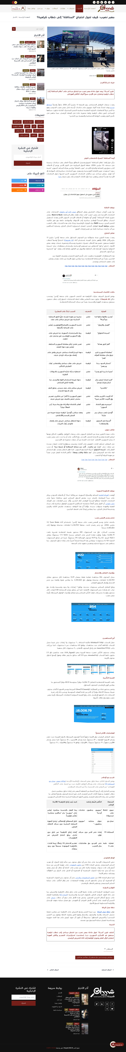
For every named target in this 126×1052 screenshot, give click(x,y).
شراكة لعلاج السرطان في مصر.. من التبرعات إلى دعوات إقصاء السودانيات (24, 47)
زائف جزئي (19, 131)
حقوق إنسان (28, 122)
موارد (48, 8)
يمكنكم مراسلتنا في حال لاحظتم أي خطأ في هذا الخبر (95, 957)
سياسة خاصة (57, 1010)
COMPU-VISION (51, 1048)
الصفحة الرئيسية (89, 8)
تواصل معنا (31, 8)
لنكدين (39, 185)
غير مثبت (39, 122)
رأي (34, 126)
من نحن (40, 8)
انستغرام (38, 190)
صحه (22, 42)
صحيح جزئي (24, 135)
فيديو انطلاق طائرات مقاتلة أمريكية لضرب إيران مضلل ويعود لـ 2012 (25, 89)
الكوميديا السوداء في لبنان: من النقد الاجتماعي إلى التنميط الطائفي (24, 61)
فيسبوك (38, 180)
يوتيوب (21, 185)
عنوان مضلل (38, 131)
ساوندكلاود (20, 190)
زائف (41, 135)
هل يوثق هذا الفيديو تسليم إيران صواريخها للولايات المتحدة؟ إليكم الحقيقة (24, 75)
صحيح (40, 140)
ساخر (27, 126)
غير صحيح (17, 122)
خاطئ (34, 135)
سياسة (100, 76)
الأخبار (80, 8)
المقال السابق (107, 970)
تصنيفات (71, 8)
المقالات (55, 8)
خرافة (40, 126)
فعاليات (62, 8)
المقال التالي (54, 970)
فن (22, 56)
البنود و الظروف (57, 1006)
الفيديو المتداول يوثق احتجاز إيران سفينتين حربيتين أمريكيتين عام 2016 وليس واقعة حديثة (25, 104)
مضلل (33, 70)
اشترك (28, 163)
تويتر (22, 180)
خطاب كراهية (109, 76)
